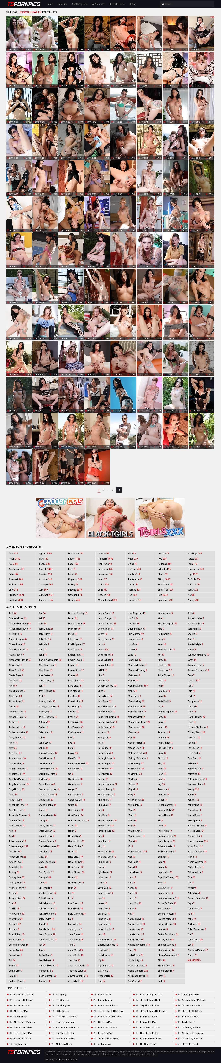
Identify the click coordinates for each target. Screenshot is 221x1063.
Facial (73, 564)
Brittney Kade (47, 701)
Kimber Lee (106, 825)
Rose (162, 825)
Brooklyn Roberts (49, 706)
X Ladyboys (61, 994)
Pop (161, 779)
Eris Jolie (74, 696)
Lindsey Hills (105, 976)
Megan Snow (136, 748)
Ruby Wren (165, 831)
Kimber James (107, 820)
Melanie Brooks (137, 753)
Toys (193, 574)
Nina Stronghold (167, 623)
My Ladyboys (104, 1044)
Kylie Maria (105, 872)
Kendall (103, 779)
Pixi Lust (163, 758)
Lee (101, 898)
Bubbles (44, 722)
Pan (161, 685)
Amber (14, 722)
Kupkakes (104, 862)
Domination (75, 553)
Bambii (13, 976)
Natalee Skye (136, 919)
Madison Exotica (137, 665)
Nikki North (135, 981)
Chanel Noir (46, 799)
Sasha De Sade (167, 903)
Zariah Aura (195, 939)
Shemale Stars (21, 1005)
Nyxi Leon (164, 665)
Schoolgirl (164, 569)
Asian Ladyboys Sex (192, 1038)
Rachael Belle (166, 810)
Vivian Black (195, 846)
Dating (132, 4)
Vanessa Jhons (196, 784)
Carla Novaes (47, 758)
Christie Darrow (47, 841)
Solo (163, 595)
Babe (13, 574)
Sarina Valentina (168, 898)
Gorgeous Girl (76, 799)
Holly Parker (75, 867)
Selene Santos (167, 924)
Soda (161, 981)
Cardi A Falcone (48, 753)
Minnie (132, 820)
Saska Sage (165, 908)
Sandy (162, 867)
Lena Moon (104, 924)
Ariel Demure (17, 825)
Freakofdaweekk (78, 763)
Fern (71, 748)
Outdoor (134, 569)
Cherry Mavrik (47, 825)
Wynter (192, 888)
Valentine (194, 774)
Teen (192, 564)
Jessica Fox (105, 654)
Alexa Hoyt (15, 665)
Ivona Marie (75, 908)
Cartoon (44, 779)
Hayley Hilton (76, 841)
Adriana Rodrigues (20, 629)
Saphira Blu (165, 872)
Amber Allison (17, 727)
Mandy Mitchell (138, 685)
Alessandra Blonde (20, 660)
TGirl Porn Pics (105, 1022)
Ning (161, 629)
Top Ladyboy (188, 1022)
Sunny (192, 649)
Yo (191, 913)
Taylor (192, 696)
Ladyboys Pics (21, 1044)
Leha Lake (104, 908)
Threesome (196, 569)
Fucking (75, 589)
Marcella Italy (136, 701)
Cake (42, 737)
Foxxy (73, 753)
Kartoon (103, 732)
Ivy (70, 919)
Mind (132, 815)
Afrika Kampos (18, 639)
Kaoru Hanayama (108, 717)
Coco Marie (45, 888)
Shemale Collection (107, 1027)
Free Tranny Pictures (150, 1038)
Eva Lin (73, 717)
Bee (42, 613)
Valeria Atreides (197, 779)
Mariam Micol (136, 717)
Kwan (101, 867)
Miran (132, 841)
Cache (43, 727)
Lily (101, 960)
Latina (103, 584)
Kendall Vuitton (106, 794)
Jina (101, 675)
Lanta (102, 882)
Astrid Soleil (16, 867)
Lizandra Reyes (136, 629)
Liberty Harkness (108, 945)
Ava (12, 903)
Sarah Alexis (166, 888)
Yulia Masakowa (197, 929)
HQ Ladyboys (62, 1011)
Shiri (161, 960)
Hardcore (105, 558)
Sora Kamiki (194, 629)
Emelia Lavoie (76, 660)
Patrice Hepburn (167, 711)
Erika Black (75, 685)
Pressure (163, 789)
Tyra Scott (194, 758)
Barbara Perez (17, 981)
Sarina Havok (165, 893)
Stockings (195, 553)
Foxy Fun (74, 758)
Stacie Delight (195, 644)
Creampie (46, 584)
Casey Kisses (47, 784)
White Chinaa (196, 867)
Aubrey (14, 872)
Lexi (101, 934)
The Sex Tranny (148, 1044)
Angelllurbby (17, 789)
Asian (14, 558)
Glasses (103, 553)
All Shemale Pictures (24, 1022)
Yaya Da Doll (195, 908)
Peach (162, 727)
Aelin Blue (15, 634)
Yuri (190, 934)
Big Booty (16, 595)
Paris (162, 696)
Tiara (192, 711)
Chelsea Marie (47, 815)
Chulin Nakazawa (49, 846)
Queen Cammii (167, 805)
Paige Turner (166, 675)
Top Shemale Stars (65, 1033)
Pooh (162, 774)
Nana (131, 882)
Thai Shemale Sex (149, 1033)
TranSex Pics (62, 1000)
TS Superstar (20, 1016)
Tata (191, 691)
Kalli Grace (105, 701)
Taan (191, 675)
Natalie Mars (136, 934)
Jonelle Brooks (107, 685)
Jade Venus (75, 939)
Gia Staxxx (75, 768)
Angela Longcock (18, 768)
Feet (72, 569)
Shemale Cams (117, 4)
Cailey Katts (46, 732)
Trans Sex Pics (105, 1033)
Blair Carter (46, 675)
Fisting (73, 584)
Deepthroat (46, 600)
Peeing (133, 584)
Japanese (105, 574)
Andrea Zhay (16, 763)
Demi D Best (46, 960)
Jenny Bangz (106, 639)
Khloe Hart (105, 799)
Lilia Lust (104, 950)
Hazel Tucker (75, 846)
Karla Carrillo (106, 727)
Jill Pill (102, 670)
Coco (43, 882)
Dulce (72, 634)
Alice (13, 685)
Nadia (132, 867)
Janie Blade (75, 955)
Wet (191, 595)
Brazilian (45, 574)
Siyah (161, 976)
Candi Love (45, 742)
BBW (13, 589)
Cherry (43, 820)
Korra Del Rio (106, 851)
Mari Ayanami (136, 706)
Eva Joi (73, 711)
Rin (160, 820)
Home (50, 4)
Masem (133, 732)
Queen (163, 799)
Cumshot (46, 595)
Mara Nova (134, 696)
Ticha (192, 722)
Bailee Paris (16, 939)
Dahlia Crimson (48, 908)
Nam (132, 877)
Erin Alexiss (75, 691)
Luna (132, 654)
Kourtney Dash (107, 856)
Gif (70, 774)
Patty (162, 717)
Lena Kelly (104, 919)
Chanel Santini (47, 805)
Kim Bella (103, 815)
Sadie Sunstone (167, 851)
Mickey (133, 784)
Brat (42, 696)
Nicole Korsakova (137, 965)
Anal (13, 553)
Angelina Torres (19, 784)
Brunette (45, 579)
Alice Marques (17, 691)
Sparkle (192, 634)
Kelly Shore (105, 774)
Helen (72, 851)
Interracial (105, 569)
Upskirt (193, 589)
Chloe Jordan (47, 831)
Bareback (16, 579)
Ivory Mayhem (77, 913)
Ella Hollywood (76, 644)
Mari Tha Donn (137, 711)
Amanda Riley (17, 711)
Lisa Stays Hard (137, 613)
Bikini (43, 558)
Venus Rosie (195, 815)
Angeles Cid (17, 774)
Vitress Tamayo (198, 841)
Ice (71, 893)
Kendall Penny (107, 789)
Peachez (164, 732)
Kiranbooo (104, 841)
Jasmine (74, 960)
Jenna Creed (106, 613)
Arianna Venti (16, 820)
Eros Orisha (75, 701)
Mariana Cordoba (139, 722)
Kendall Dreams (107, 784)
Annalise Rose (17, 810)
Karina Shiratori (107, 722)
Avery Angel (16, 913)
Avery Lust (16, 919)
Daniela (43, 924)
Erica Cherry (76, 680)
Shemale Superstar (23, 994)
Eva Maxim (75, 722)
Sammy (163, 856)
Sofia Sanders (196, 623)
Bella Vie (44, 644)
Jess (101, 644)
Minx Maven (135, 831)
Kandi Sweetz (106, 711)
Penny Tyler (165, 742)
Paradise (164, 691)
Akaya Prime (17, 644)
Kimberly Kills (106, 831)
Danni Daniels (47, 934)
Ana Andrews (17, 758)
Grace (72, 805)
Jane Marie (75, 950)
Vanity (192, 794)
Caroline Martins (48, 774)
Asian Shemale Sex (192, 1005)
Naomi (133, 898)
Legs (102, 589)
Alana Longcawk (19, 649)
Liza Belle (133, 623)
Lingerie (104, 595)
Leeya (102, 903)
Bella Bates (46, 629)
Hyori (72, 888)
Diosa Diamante (47, 976)
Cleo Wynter (46, 872)
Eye (71, 742)
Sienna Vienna (166, 965)
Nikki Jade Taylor (138, 976)
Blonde (44, 564)
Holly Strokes (76, 872)
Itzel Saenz (75, 903)
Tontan (192, 742)
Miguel (133, 789)
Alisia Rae (15, 696)
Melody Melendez (138, 758)
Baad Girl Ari (16, 934)
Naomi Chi (134, 903)
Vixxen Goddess (197, 851)
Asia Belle (15, 851)
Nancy (132, 888)
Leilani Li (104, 913)
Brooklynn (45, 711)
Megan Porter (136, 742)
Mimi (132, 810)
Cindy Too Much (47, 862)
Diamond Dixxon (48, 965)
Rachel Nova (165, 815)
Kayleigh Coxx (106, 758)
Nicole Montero (138, 970)
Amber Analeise (18, 732)
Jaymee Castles (78, 976)
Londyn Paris (135, 639)
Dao (42, 945)
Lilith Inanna (105, 955)
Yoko (192, 919)
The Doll (193, 706)
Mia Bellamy (136, 763)
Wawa (192, 856)
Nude (133, 558)
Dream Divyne (77, 623)
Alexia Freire (16, 675)
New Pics (62, 4)
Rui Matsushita (167, 836)
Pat (161, 706)
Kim (101, 810)
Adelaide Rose (18, 618)
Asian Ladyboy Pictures (194, 1000)
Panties (134, 574)
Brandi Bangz (47, 691)
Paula (161, 722)
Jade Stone (75, 934)
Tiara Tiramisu (196, 717)
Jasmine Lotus (77, 970)
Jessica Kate (105, 660)
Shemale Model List (150, 1000)
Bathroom (16, 584)
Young (193, 600)
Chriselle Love (46, 836)
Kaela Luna (105, 696)
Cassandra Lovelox (49, 789)
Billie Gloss (45, 670)
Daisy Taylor (46, 919)
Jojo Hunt (104, 680)
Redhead (164, 564)
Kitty (102, 846)
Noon (162, 644)
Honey (73, 877)
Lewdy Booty (106, 929)
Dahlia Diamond (47, 913)
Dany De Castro (48, 939)
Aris (12, 836)
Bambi (13, 965)
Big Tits (45, 553)
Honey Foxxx (76, 882)
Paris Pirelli (164, 701)
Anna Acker (15, 799)
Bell (42, 618)
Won (191, 882)
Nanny (133, 893)
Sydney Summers (198, 670)
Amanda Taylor (17, 717)
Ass (13, 564)
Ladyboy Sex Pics (190, 994)
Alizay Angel (17, 701)
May (131, 737)
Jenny (102, 634)
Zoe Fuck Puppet (198, 950)
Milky (131, 794)
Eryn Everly (74, 706)
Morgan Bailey (137, 851)
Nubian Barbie (166, 649)
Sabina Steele (166, 846)
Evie (71, 737)
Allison (14, 706)
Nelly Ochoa (135, 955)
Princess (164, 794)
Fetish (72, 574)
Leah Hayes (105, 893)
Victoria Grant (196, 831)
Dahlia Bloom (47, 903)
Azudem (14, 929)
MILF (132, 553)
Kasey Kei (104, 737)
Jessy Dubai (105, 665)
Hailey (72, 831)
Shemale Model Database (111, 1011)
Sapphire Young (168, 877)
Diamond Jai (46, 970)
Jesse (103, 649)
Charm (43, 810)
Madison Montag (137, 670)
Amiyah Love (17, 737)
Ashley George (18, 846)
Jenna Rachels (107, 623)
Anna (13, 794)
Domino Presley (77, 613)
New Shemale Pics (65, 1038)
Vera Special (195, 820)
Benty (42, 649)
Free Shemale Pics (23, 1033)
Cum (43, 589)
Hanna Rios (75, 836)
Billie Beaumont (47, 665)
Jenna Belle (75, 981)
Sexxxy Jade (166, 939)
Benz (43, 654)
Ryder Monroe (166, 841)
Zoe (191, 945)
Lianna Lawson (107, 939)
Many (132, 691)
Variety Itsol (195, 805)
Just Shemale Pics (23, 1027)
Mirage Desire (136, 836)
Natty (132, 950)
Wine (192, 877)
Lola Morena (136, 634)
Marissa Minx (136, 727)
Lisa (101, 981)
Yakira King (194, 893)
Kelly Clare (105, 768)
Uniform (194, 584)
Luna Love (134, 660)
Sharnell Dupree (167, 945)
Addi (13, 613)
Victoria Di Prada (197, 825)
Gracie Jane (75, 810)
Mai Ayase (134, 675)
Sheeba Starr (166, 950)
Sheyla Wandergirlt (168, 955)
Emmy (73, 675)
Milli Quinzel (135, 805)
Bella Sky (45, 639)
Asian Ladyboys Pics (108, 1038)
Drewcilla (74, 629)
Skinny (164, 579)
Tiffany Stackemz (198, 727)
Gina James (75, 784)
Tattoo (193, 558)
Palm (162, 680)
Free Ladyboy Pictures (151, 994)
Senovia (163, 929)
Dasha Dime (46, 955)
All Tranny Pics (21, 1011)
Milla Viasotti (136, 799)
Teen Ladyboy (63, 1005)
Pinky (162, 753)
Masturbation (107, 600)
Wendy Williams (197, 862)
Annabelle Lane (18, 805)
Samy (162, 862)
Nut (161, 654)
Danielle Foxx (47, 929)
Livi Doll (133, 618)
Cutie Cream (46, 898)
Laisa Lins (104, 877)
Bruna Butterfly (48, 717)
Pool (132, 595)
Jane (71, 945)
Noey (161, 639)
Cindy (43, 856)
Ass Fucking (16, 569)
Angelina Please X (19, 779)
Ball (12, 960)
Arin (12, 831)
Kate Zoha (105, 748)
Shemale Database (23, 1000)
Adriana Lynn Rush (20, 623)
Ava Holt (14, 908)
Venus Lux (194, 810)
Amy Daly (15, 753)
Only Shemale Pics (149, 1005)
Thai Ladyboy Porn (65, 1022)
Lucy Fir (132, 649)
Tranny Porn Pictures (66, 1016)
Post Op (163, 553)
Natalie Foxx (135, 929)
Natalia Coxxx (136, 924)
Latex (102, 579)
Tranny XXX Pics (148, 1022)
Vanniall (193, 799)
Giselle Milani (75, 794)
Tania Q (194, 680)
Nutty (162, 660)
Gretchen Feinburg (78, 820)
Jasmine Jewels (78, 965)
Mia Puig (133, 779)
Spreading (165, 600)
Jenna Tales (106, 629)
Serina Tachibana (168, 934)
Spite (192, 639)
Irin (70, 898)
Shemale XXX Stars (192, 1011)
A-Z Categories (79, 4)
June (101, 691)
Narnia (132, 908)
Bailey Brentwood (18, 945)
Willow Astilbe (195, 872)
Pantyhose (135, 579)
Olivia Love (165, 670)
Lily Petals (104, 970)
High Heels (105, 564)
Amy (13, 748)
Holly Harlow (76, 862)
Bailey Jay (16, 950)
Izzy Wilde (75, 924)
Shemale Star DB (22, 1038)
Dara (42, 950)
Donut (72, 618)
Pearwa (163, 737)
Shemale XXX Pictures (109, 1016)
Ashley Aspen (17, 841)
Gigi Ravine (75, 779)
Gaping (74, 600)
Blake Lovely (46, 680)
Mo (130, 846)
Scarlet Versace (167, 919)
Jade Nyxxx (75, 929)
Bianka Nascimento (50, 660)
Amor (13, 742)
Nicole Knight (135, 960)
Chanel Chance (48, 794)
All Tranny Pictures (191, 1027)
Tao (190, 685)
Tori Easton (195, 748)
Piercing (134, 589)
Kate (101, 742)
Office (132, 564)
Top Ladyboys (105, 1000)
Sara (162, 882)
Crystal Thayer (47, 893)
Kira (101, 836)
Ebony (74, 558)
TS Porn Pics (61, 1059)
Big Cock (16, 600)
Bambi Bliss (15, 970)
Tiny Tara (194, 737)
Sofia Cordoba (196, 618)
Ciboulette (45, 851)
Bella (43, 623)
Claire (43, 867)
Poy (161, 784)
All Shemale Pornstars (193, 1033)
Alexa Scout (16, 670)
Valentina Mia (196, 768)
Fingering (75, 579)
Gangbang (75, 595)
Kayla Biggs (105, 753)
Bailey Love (15, 955)
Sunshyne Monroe (198, 654)
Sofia (191, 613)
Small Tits (166, 589)
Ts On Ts (194, 579)
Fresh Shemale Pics (150, 1027)
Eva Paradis (75, 727)
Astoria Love (16, 862)
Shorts (163, 574)
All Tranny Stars (64, 1044)
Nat (131, 913)
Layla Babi (104, 888)
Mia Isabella (136, 768)
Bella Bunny (45, 634)
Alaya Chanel (16, 654)
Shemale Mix (104, 994)
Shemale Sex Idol (190, 1044)
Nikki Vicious (165, 613)
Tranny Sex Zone (190, 1016)
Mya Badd (134, 862)
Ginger (72, 789)
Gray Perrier (75, 815)
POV (162, 558)
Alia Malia (15, 680)
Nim (161, 618)
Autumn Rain (17, 898)
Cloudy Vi (45, 877)
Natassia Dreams (139, 945)
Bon (42, 685)
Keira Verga (106, 763)
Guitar (72, 825)
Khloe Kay (104, 805)
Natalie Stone (136, 939)
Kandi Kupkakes (107, 706)
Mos (131, 856)
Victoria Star (195, 836)
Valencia (193, 763)
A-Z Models (98, 4)
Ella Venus (75, 649)
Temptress (195, 701)
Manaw (133, 680)
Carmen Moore (48, 768)
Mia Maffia (135, 774)
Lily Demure (105, 965)
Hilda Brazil (75, 856)
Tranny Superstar (149, 1016)
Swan (192, 660)
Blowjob (45, 569)
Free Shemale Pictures (67, 1027)
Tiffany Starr (196, 732)
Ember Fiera (76, 654)
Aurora (13, 893)
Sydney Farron (196, 665)
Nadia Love (135, 872)
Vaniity (193, 789)
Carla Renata (46, 763)
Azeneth (15, 924)
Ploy (161, 763)
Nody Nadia (165, 634)
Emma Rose (76, 670)
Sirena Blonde (166, 970)
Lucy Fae (133, 644)
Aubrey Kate (16, 877)
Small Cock (165, 584)
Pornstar (134, 600)
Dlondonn (45, 981)
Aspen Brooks (17, 856)
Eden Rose (75, 639)
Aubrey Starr (17, 882)
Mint (132, 825)
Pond (162, 768)
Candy (43, 748)
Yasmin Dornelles (198, 898)
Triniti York (194, 753)
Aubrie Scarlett (17, 888)
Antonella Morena (19, 815)
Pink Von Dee (165, 748)
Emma (73, 665)
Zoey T (193, 955)
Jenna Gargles (107, 618)
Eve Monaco (76, 732)
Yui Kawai (194, 924)
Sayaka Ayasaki (167, 913)
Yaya (191, 903)
